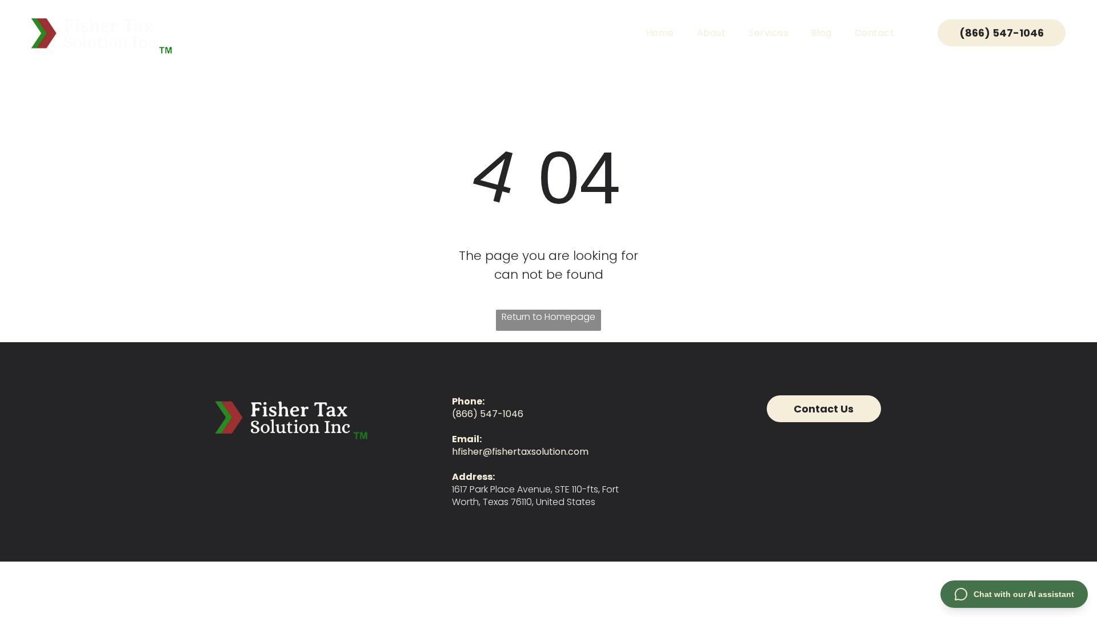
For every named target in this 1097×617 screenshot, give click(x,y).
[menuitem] (660, 33)
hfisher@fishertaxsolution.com (520, 451)
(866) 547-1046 (487, 413)
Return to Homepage (548, 316)
